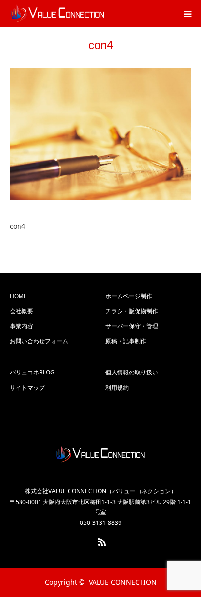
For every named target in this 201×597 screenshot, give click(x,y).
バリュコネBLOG (32, 372)
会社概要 (21, 311)
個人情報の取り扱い (131, 372)
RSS (100, 540)
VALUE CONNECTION (123, 582)
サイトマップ (27, 387)
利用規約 (117, 387)
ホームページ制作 (128, 296)
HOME (18, 296)
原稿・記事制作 (125, 341)
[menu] (187, 13)
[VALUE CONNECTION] (100, 454)
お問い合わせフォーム (39, 341)
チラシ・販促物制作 (131, 311)
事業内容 (21, 326)
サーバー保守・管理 (131, 326)
